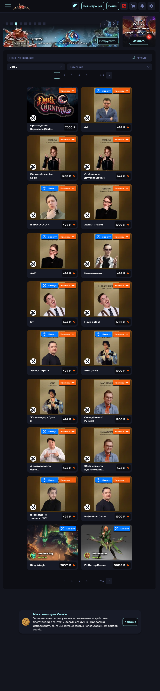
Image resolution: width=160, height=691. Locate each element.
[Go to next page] (109, 75)
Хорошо (130, 622)
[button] (8, 6)
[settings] (151, 6)
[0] (133, 6)
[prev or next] (104, 24)
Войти (112, 6)
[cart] (133, 6)
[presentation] (75, 6)
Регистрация (92, 6)
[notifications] (142, 6)
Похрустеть (106, 41)
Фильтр (142, 57)
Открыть (139, 41)
